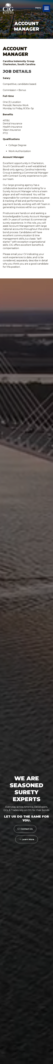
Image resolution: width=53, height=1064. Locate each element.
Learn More (28, 839)
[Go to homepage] (8, 8)
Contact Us (26, 829)
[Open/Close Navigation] (46, 8)
